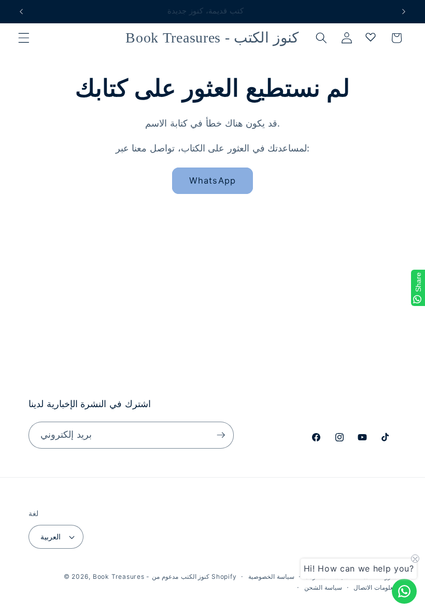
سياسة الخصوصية (271, 576)
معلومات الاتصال (374, 587)
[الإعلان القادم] (403, 11)
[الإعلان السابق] (21, 11)
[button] (23, 37)
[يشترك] (220, 435)
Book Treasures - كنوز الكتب (151, 576)
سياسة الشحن (323, 587)
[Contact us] (404, 591)
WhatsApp (212, 180)
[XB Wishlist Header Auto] (370, 36)
